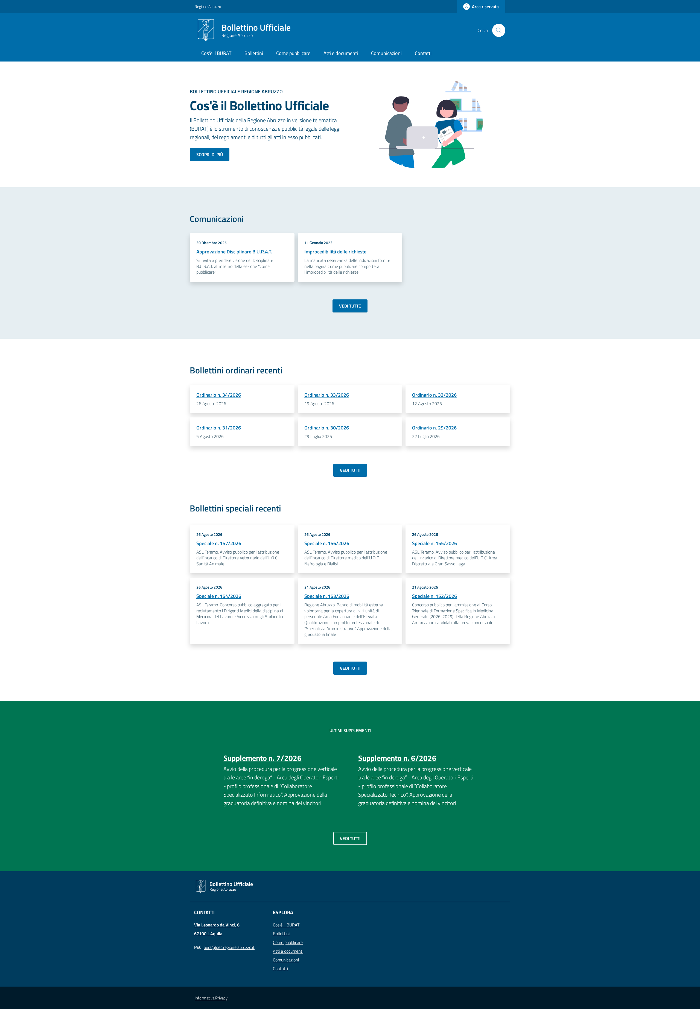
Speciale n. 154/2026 (218, 596)
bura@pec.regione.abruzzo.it (229, 947)
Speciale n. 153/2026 (326, 596)
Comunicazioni (286, 960)
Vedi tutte (350, 306)
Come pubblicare (288, 942)
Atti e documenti (288, 951)
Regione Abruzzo (208, 6)
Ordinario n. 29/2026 (434, 427)
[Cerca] (498, 30)
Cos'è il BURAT (286, 925)
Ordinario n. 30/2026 (326, 427)
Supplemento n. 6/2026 (397, 758)
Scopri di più (209, 154)
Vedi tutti (350, 470)
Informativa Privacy (211, 998)
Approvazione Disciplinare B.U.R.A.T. (234, 251)
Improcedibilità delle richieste (335, 251)
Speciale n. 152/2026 (434, 596)
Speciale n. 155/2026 (434, 543)
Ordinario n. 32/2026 (434, 395)
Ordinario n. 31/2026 (218, 427)
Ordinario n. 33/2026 (326, 395)
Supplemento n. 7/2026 (262, 758)
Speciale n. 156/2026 (326, 543)
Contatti (280, 968)
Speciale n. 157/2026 (218, 543)
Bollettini (281, 933)
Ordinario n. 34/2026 (218, 395)
